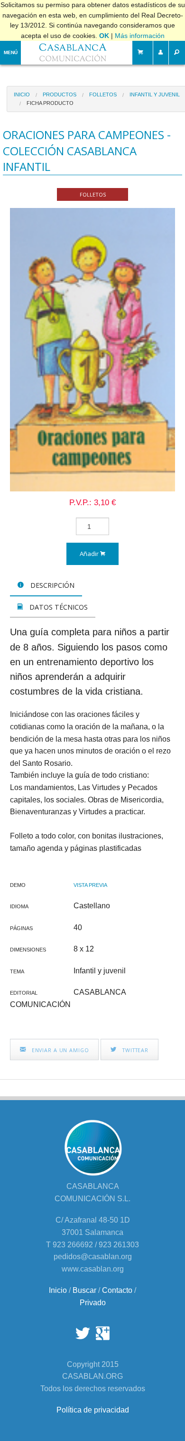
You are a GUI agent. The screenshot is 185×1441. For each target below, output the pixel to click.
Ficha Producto (50, 103)
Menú (11, 52)
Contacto (117, 1290)
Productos (59, 94)
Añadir (90, 553)
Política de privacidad (92, 1410)
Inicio (22, 94)
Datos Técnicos (58, 607)
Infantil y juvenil (155, 94)
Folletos (103, 94)
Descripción (51, 585)
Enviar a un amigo (59, 1050)
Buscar (84, 1290)
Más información (140, 35)
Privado (93, 1303)
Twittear (134, 1050)
